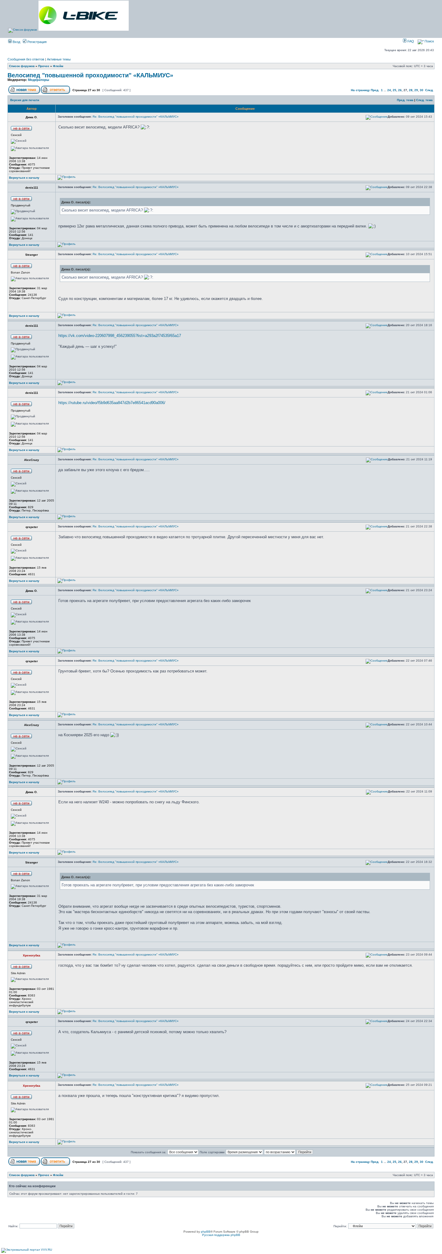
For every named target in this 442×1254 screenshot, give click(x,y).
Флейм (58, 66)
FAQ (410, 41)
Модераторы (38, 80)
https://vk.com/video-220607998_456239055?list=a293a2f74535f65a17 (119, 335)
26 (400, 90)
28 (411, 90)
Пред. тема (405, 100)
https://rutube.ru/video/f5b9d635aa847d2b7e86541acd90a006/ (111, 402)
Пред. (375, 90)
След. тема (424, 100)
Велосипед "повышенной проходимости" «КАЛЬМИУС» (90, 75)
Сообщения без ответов (26, 59)
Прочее (43, 66)
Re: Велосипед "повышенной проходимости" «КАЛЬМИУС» (136, 116)
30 (421, 90)
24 (389, 90)
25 (394, 90)
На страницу (360, 90)
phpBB (205, 1231)
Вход (16, 42)
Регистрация (36, 42)
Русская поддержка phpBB (221, 1235)
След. (429, 90)
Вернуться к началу (24, 177)
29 (416, 90)
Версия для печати (24, 100)
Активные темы (59, 59)
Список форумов (22, 66)
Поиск (429, 41)
